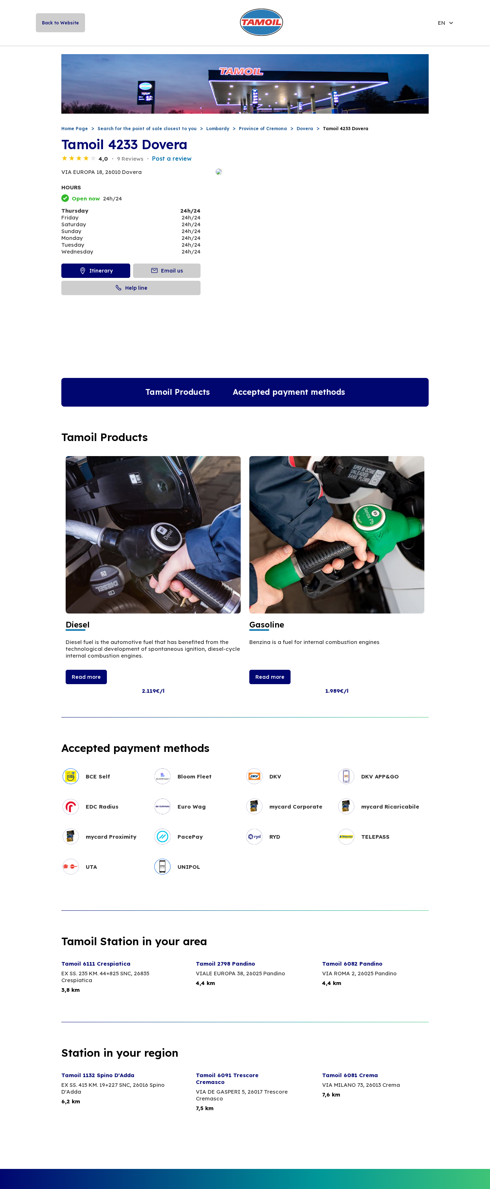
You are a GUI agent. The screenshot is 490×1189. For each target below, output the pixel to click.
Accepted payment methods (289, 392)
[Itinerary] (322, 172)
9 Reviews (130, 158)
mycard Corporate (295, 806)
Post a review (172, 158)
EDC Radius (102, 806)
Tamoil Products (177, 392)
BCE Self (98, 776)
